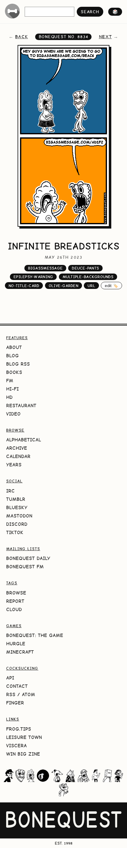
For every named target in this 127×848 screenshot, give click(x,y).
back (21, 36)
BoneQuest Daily (28, 558)
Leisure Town (24, 737)
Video (13, 414)
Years (14, 465)
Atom (28, 694)
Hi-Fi (12, 389)
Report (15, 601)
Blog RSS (18, 364)
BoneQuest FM (25, 567)
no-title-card (24, 285)
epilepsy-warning (33, 276)
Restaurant (21, 405)
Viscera (16, 746)
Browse (16, 593)
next (105, 36)
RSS (10, 694)
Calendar (18, 456)
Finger (15, 703)
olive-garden (63, 285)
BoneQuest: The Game (34, 635)
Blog (12, 356)
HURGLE (15, 644)
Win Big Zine (23, 754)
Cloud (14, 609)
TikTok (14, 532)
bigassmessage (45, 268)
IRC (10, 491)
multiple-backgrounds (88, 276)
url (91, 285)
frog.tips (18, 729)
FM (9, 380)
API (10, 678)
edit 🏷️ (111, 285)
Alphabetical (23, 440)
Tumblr (15, 499)
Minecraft (20, 652)
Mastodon (19, 516)
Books (14, 372)
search (90, 11)
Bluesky (16, 507)
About (14, 347)
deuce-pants (85, 268)
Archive (16, 448)
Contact (17, 686)
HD (9, 397)
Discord (16, 524)
